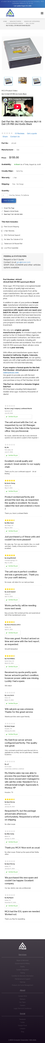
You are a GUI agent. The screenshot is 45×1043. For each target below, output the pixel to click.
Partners (22, 999)
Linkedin (22, 1028)
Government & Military (22, 963)
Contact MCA (22, 996)
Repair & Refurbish (23, 960)
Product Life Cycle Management (22, 985)
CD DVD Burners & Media (14, 23)
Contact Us (15, 136)
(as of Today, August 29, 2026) (30, 164)
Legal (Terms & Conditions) (22, 1008)
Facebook (22, 1019)
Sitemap (22, 982)
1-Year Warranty (9, 231)
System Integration (22, 970)
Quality (22, 966)
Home (5, 21)
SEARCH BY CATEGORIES (32, 21)
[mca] (22, 945)
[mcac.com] (10, 13)
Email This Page (9, 208)
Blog (22, 1031)
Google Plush (22, 1025)
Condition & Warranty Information (22, 976)
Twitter (22, 1022)
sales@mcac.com (11, 373)
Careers (22, 1005)
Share (5, 136)
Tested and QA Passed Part (13, 243)
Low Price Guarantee (11, 248)
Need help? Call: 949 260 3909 (13, 214)
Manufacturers (15, 21)
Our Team (22, 1002)
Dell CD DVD (30, 23)
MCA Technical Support (12, 235)
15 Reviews (19, 133)
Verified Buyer (13, 416)
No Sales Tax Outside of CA (13, 239)
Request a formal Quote (11, 211)
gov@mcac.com (23, 262)
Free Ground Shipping (11, 226)
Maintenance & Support (22, 979)
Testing (22, 973)
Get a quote (32, 133)
